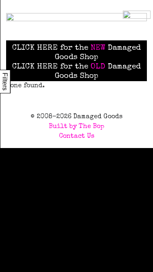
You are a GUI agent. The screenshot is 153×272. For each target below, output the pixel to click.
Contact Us (76, 136)
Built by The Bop (76, 127)
